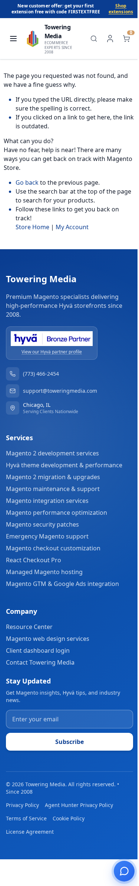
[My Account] (110, 38)
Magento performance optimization (56, 512)
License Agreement (30, 831)
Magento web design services (47, 639)
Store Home (32, 227)
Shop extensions (121, 9)
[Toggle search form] (93, 38)
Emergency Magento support (47, 536)
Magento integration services (47, 501)
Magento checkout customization (53, 548)
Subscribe (69, 742)
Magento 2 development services (52, 453)
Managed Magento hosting (44, 572)
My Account (72, 227)
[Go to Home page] (32, 38)
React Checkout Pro (33, 560)
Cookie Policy (69, 818)
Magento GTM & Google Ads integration (62, 584)
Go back (27, 182)
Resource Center (29, 627)
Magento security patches (42, 524)
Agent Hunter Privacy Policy (79, 804)
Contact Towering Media (40, 662)
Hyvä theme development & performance (64, 465)
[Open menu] (13, 38)
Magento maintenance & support (53, 489)
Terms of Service (26, 818)
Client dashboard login (38, 650)
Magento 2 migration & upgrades (53, 477)
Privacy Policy (22, 804)
